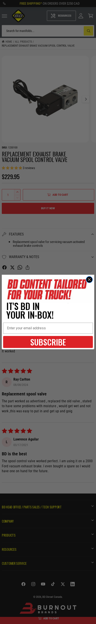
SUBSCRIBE (48, 342)
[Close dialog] (89, 279)
